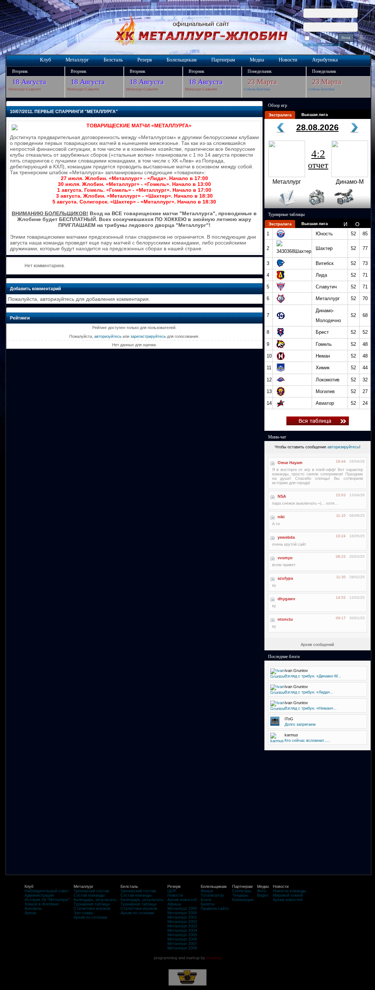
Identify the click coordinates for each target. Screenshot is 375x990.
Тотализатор (212, 895)
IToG (289, 719)
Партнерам (223, 60)
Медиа (257, 60)
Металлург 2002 (182, 921)
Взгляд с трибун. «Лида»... (309, 692)
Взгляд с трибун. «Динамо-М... (313, 676)
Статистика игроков (92, 908)
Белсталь (113, 60)
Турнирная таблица (91, 904)
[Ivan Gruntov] (277, 676)
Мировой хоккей (288, 895)
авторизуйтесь (108, 336)
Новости (288, 60)
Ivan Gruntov (296, 670)
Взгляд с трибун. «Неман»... (311, 708)
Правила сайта (215, 908)
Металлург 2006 (182, 939)
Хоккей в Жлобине (42, 904)
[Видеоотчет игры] (351, 207)
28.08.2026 (317, 127)
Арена (30, 913)
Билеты (208, 904)
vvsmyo (285, 558)
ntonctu (285, 619)
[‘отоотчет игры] (316, 207)
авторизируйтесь (343, 447)
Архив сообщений (317, 644)
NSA (282, 496)
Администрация (39, 895)
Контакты (33, 908)
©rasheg (214, 958)
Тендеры (240, 895)
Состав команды (89, 895)
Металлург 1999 (182, 908)
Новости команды (289, 891)
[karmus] (277, 741)
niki (281, 517)
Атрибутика (325, 60)
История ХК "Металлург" (47, 899)
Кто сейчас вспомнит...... (307, 740)
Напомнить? (335, 44)
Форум (207, 891)
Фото (261, 891)
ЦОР (171, 891)
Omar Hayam (290, 462)
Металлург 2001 (182, 917)
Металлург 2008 (182, 948)
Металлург (77, 60)
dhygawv (286, 599)
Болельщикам (182, 60)
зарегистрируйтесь (148, 336)
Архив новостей (182, 899)
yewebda (286, 537)
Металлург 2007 (182, 943)
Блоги (206, 899)
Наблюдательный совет (47, 891)
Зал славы (83, 913)
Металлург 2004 (182, 930)
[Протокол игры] (282, 207)
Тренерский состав (91, 891)
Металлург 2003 (182, 926)
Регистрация (313, 44)
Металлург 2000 (182, 913)
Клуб (45, 60)
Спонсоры (241, 891)
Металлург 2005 (182, 935)
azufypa (285, 578)
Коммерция (242, 899)
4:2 (318, 159)
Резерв (144, 60)
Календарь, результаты (95, 899)
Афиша (174, 904)
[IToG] (274, 724)
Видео (262, 895)
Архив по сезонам (90, 917)
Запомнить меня (324, 38)
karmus (291, 735)
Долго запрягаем (300, 724)
